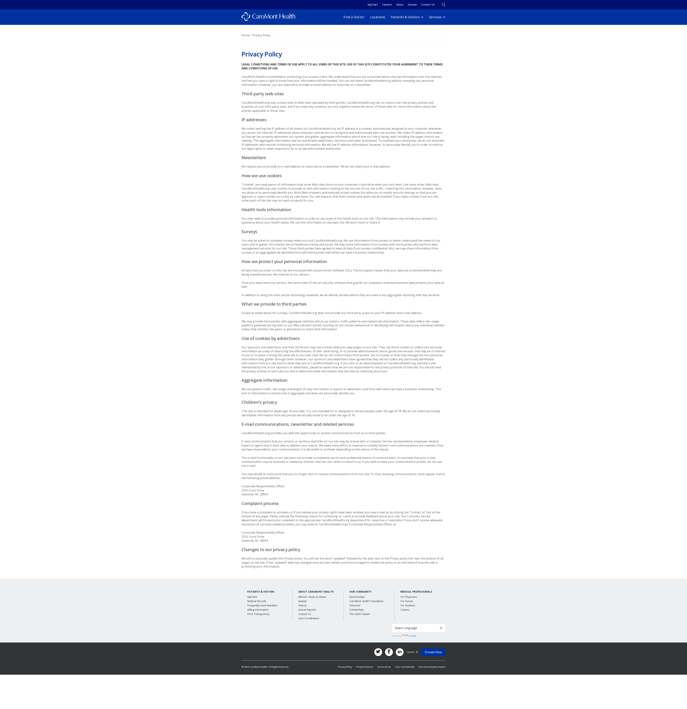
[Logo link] (268, 17)
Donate (412, 4)
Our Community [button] (360, 591)
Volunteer (354, 605)
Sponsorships (357, 596)
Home (246, 35)
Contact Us (428, 4)
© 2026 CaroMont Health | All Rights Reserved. (265, 666)
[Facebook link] (389, 652)
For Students (407, 605)
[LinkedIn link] (400, 652)
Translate (412, 636)
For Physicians (408, 596)
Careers (387, 4)
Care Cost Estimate (404, 666)
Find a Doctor (354, 17)
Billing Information (258, 609)
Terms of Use (384, 666)
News (399, 4)
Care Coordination (308, 618)
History (302, 605)
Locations (377, 17)
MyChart (372, 4)
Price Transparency (258, 614)
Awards (302, 601)
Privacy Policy (345, 666)
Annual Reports (307, 609)
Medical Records (256, 601)
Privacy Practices (364, 666)
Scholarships (356, 609)
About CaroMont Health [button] (316, 591)
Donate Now (433, 652)
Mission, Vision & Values (312, 596)
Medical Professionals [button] (416, 591)
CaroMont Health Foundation (366, 601)
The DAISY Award (359, 614)
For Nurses (406, 601)
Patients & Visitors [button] (260, 591)
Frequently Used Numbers (262, 605)
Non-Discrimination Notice (432, 666)
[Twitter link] (378, 652)
